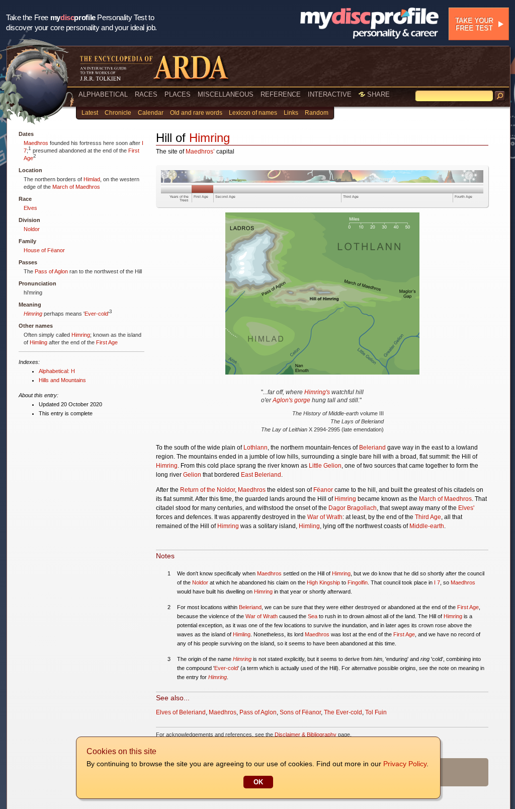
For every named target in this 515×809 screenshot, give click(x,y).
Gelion (192, 474)
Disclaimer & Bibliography (305, 734)
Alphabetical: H (57, 371)
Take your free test (474, 24)
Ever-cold (96, 314)
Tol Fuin (376, 712)
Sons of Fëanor (300, 712)
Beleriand (372, 447)
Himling (38, 342)
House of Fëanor (44, 250)
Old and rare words (196, 112)
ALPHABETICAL (103, 94)
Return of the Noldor (207, 489)
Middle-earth (426, 526)
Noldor (32, 229)
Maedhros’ (200, 151)
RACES (146, 94)
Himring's (317, 392)
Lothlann (255, 447)
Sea (312, 616)
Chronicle (118, 112)
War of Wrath (324, 517)
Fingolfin (358, 582)
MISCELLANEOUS (225, 94)
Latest (89, 112)
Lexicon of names (253, 112)
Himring (33, 314)
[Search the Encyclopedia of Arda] (500, 96)
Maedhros (36, 143)
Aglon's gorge (291, 400)
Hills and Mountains (62, 380)
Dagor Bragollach (352, 507)
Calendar (150, 112)
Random (316, 112)
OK (258, 782)
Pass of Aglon (51, 271)
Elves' (466, 507)
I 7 (437, 582)
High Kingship (323, 582)
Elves (30, 208)
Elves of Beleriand (181, 712)
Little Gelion (325, 465)
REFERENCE (281, 94)
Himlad (91, 179)
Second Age (225, 196)
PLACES (177, 94)
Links (291, 112)
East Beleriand (261, 474)
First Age (107, 342)
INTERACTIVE (330, 94)
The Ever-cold (343, 712)
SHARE (377, 94)
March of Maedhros (76, 187)
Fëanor (323, 489)
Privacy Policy (404, 764)
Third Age (351, 196)
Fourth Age (463, 196)
